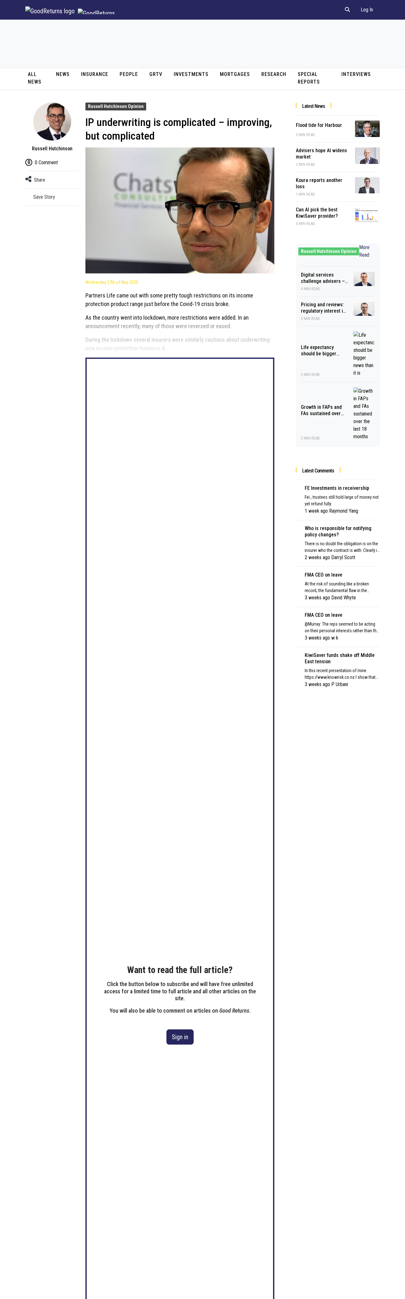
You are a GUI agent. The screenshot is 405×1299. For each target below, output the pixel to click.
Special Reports (309, 78)
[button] (347, 10)
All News (34, 78)
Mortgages (235, 74)
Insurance (94, 74)
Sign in (180, 1037)
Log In (367, 10)
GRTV (155, 74)
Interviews (356, 74)
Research (273, 74)
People (129, 74)
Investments (191, 74)
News (63, 74)
